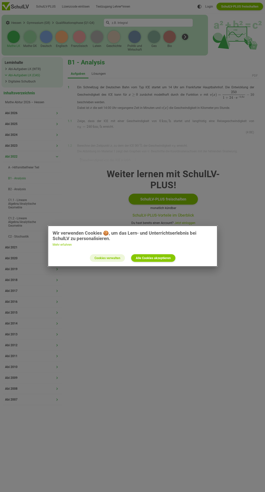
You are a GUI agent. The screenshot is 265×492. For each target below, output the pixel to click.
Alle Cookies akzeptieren (153, 258)
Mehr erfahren (62, 244)
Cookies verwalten (107, 258)
